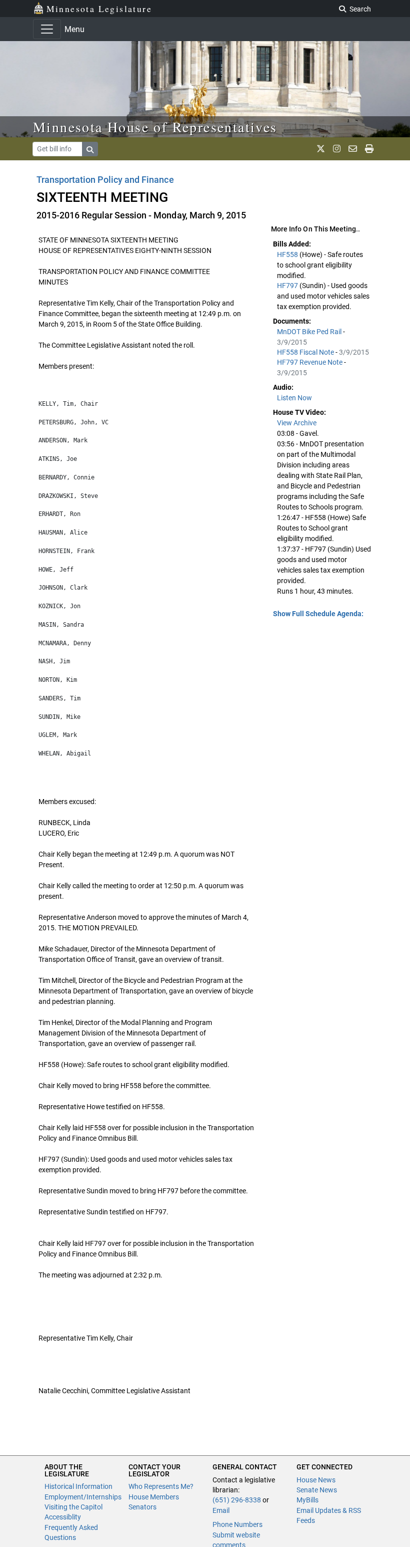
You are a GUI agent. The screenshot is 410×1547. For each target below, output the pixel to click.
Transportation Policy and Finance (105, 179)
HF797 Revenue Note (310, 362)
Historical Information (78, 1486)
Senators (142, 1507)
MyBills (307, 1500)
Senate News (316, 1490)
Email (221, 1510)
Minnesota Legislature (99, 9)
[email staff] (352, 148)
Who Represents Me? (161, 1486)
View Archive (296, 423)
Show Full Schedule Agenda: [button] (318, 614)
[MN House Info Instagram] (336, 148)
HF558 (288, 254)
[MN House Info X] (320, 148)
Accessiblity (62, 1517)
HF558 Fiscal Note (306, 352)
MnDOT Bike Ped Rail (310, 332)
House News (316, 1480)
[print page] (369, 148)
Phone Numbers (237, 1524)
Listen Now (294, 398)
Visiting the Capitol (73, 1507)
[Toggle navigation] (47, 29)
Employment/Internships (83, 1497)
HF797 (288, 286)
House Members (153, 1497)
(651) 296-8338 (236, 1500)
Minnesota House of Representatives (155, 126)
